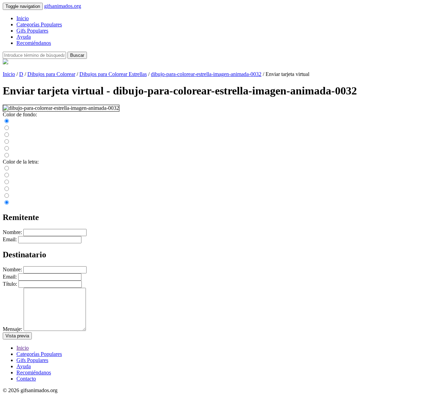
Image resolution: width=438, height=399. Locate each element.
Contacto (26, 379)
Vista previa (17, 335)
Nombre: (12, 232)
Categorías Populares (39, 24)
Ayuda (23, 37)
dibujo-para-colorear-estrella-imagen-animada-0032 (206, 74)
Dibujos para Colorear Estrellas (113, 74)
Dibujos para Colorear (51, 74)
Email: (10, 239)
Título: (10, 284)
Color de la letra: (21, 162)
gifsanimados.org (62, 6)
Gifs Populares (32, 31)
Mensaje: (12, 329)
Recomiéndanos (33, 43)
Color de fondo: (20, 114)
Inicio (22, 18)
